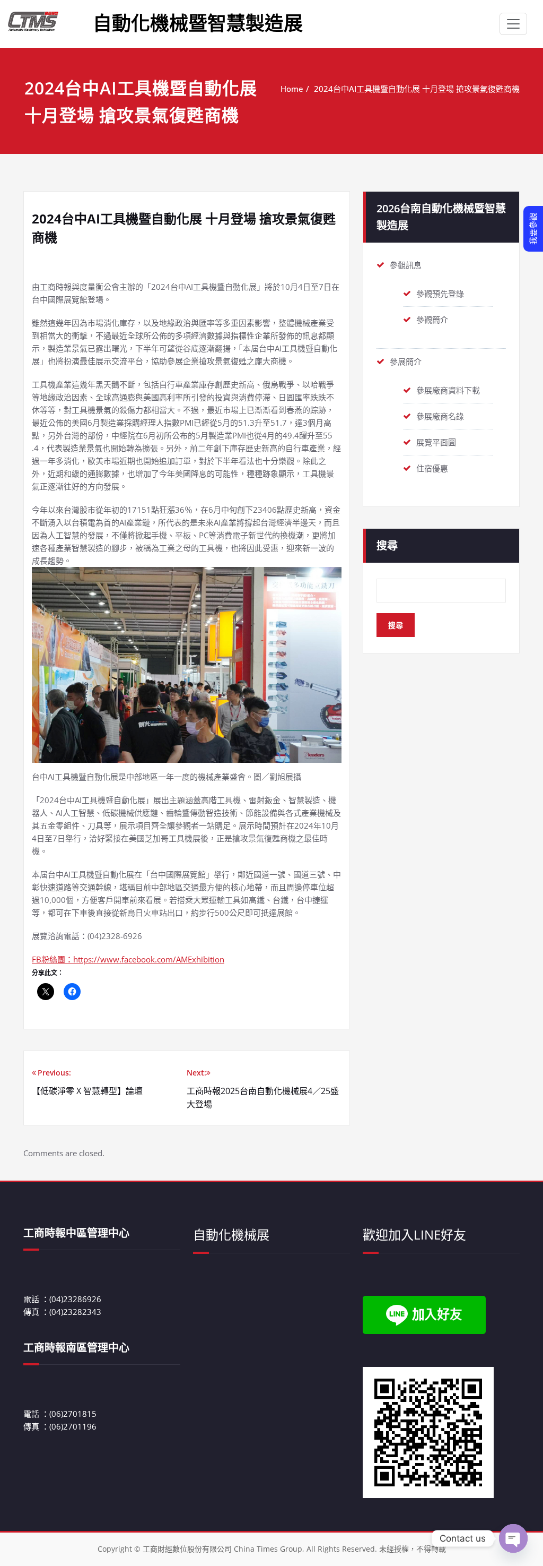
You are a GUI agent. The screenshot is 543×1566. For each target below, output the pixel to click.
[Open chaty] (513, 1538)
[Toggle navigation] (513, 24)
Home (292, 88)
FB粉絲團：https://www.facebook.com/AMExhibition (128, 959)
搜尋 (387, 545)
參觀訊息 (406, 265)
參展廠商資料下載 (448, 390)
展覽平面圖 (436, 442)
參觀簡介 (432, 319)
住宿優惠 (432, 468)
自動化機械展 (231, 1234)
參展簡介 (406, 361)
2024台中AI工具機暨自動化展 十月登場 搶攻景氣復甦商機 (417, 88)
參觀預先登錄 (440, 293)
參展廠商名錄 (440, 416)
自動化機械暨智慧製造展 (198, 23)
